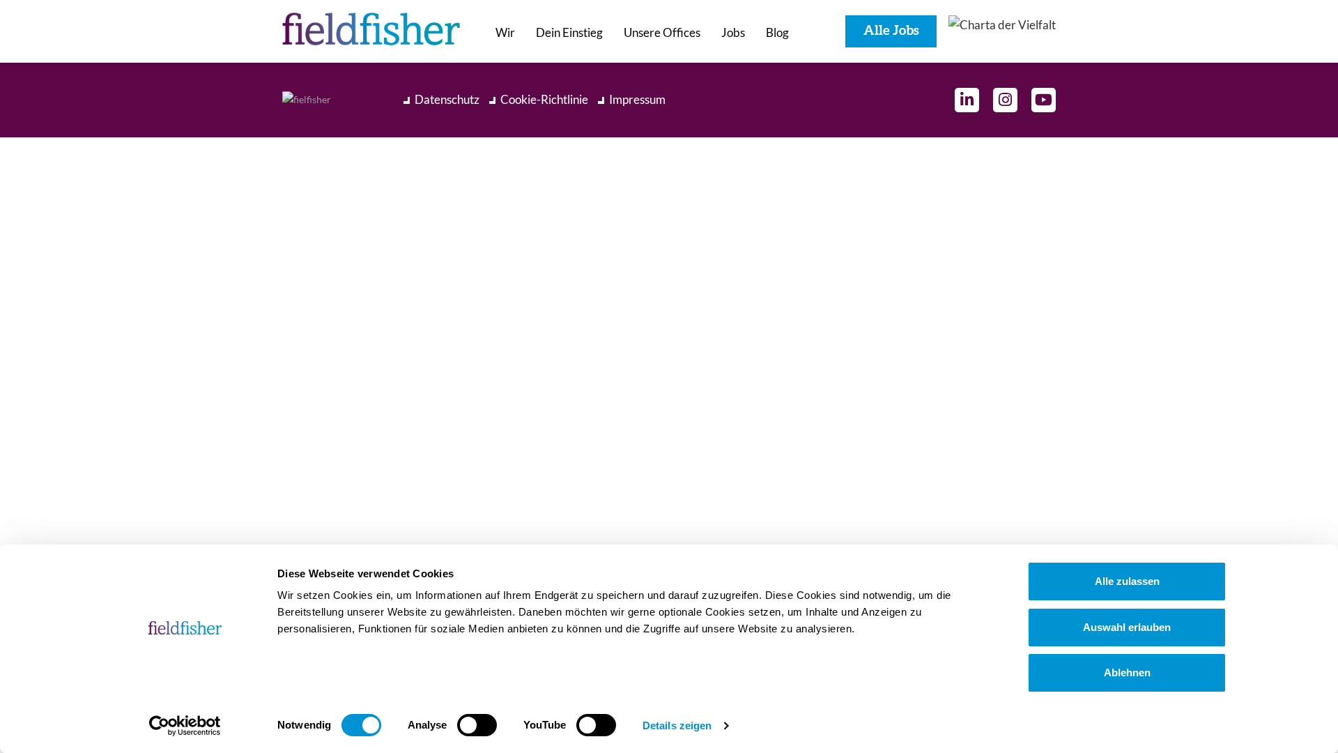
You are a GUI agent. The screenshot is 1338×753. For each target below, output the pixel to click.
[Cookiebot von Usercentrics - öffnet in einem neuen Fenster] (185, 725)
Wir (505, 32)
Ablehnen (1127, 672)
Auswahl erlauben (1127, 627)
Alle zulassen (1127, 581)
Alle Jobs (891, 31)
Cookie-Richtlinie (544, 99)
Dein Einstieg (569, 32)
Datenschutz (447, 99)
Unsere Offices (662, 32)
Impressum (637, 99)
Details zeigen (677, 725)
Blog (777, 32)
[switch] (477, 725)
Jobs (733, 32)
